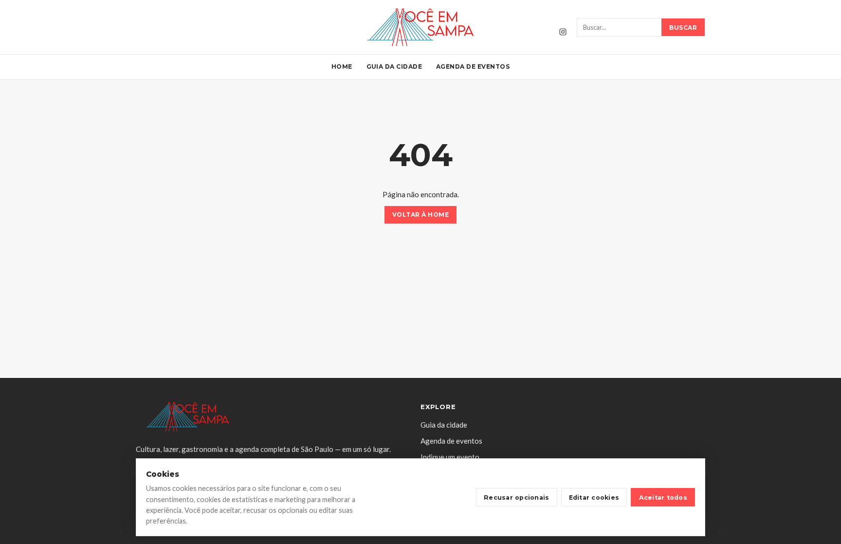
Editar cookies (594, 497)
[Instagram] (562, 31)
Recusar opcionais (516, 497)
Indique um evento (449, 456)
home (341, 66)
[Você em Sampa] (420, 27)
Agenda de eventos (473, 66)
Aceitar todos (663, 497)
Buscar (683, 27)
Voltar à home (420, 215)
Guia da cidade (394, 66)
